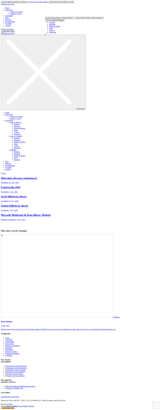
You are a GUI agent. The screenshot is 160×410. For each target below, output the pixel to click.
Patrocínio (52, 32)
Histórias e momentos (12, 346)
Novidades (9, 350)
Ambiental (8, 340)
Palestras (8, 20)
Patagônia (13, 150)
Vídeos (51, 30)
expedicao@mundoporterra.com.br (23, 386)
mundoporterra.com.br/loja (10, 397)
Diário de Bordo (54, 26)
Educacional (9, 344)
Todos (7, 338)
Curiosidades (9, 342)
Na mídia (8, 24)
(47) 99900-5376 (17, 388)
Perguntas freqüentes (12, 353)
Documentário (10, 22)
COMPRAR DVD (7, 408)
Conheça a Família (16, 12)
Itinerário (52, 24)
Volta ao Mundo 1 (16, 122)
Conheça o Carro (15, 14)
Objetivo (52, 22)
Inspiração (8, 348)
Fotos (51, 28)
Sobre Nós (9, 10)
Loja (12, 29)
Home (7, 8)
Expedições (9, 16)
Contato (8, 25)
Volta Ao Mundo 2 (16, 136)
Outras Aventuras (11, 352)
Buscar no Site (68, 2)
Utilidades (116, 317)
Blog (7, 18)
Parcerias (17, 160)
